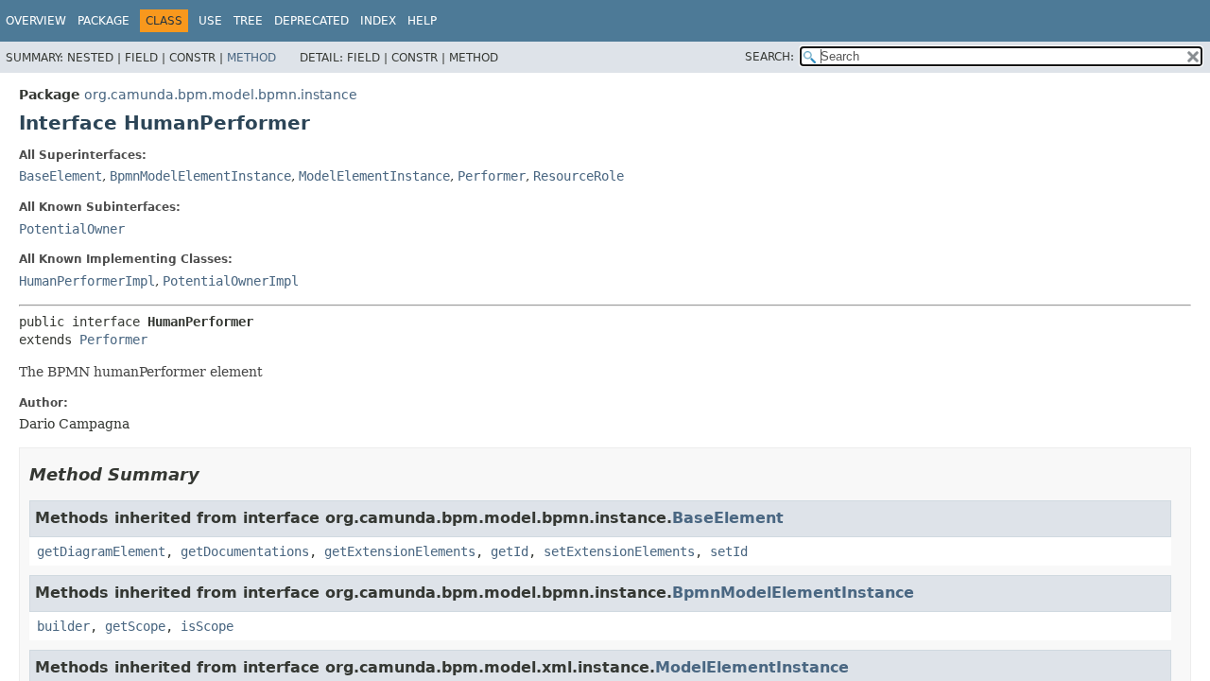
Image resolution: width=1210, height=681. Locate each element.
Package (104, 20)
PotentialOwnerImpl (231, 280)
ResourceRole (578, 175)
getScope (135, 626)
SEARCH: (769, 56)
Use (210, 20)
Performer (492, 175)
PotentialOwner (72, 228)
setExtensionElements (619, 551)
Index (378, 20)
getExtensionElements (399, 551)
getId (509, 551)
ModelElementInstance (374, 175)
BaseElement (60, 175)
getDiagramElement (101, 551)
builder (63, 626)
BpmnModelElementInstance (200, 175)
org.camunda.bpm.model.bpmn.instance (220, 94)
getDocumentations (245, 551)
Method (251, 57)
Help (422, 20)
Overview (36, 20)
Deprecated (311, 20)
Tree (248, 20)
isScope (207, 626)
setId (729, 551)
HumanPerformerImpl (87, 280)
